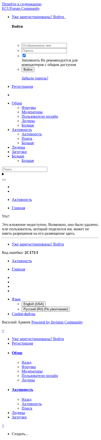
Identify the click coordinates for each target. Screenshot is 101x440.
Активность (22, 130)
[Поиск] (4, 180)
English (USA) (34, 304)
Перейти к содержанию (21, 4)
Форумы (29, 107)
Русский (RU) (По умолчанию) (46, 309)
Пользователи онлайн (40, 116)
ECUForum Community (21, 8)
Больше (28, 125)
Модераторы (32, 112)
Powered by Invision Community (57, 322)
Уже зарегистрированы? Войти (39, 17)
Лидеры (28, 121)
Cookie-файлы (23, 314)
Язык (16, 299)
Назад (26, 362)
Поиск (27, 138)
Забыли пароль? (35, 78)
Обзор (17, 103)
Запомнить (31, 60)
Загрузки (19, 152)
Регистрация (22, 86)
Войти (28, 69)
